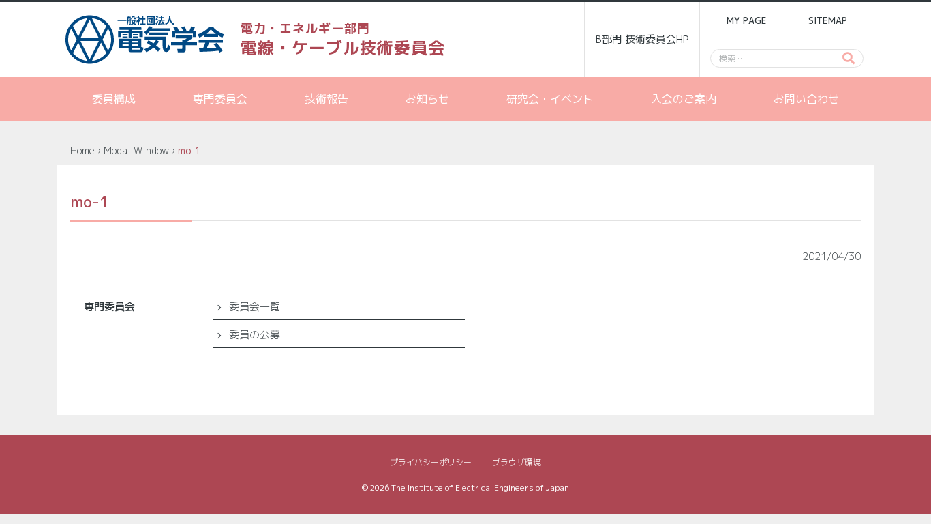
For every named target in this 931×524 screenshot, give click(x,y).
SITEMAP (827, 20)
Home (82, 150)
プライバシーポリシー (431, 462)
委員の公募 (254, 335)
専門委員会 (220, 98)
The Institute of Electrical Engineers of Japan (480, 487)
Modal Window (136, 150)
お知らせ (427, 98)
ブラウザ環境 (516, 462)
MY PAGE (746, 20)
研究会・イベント (550, 98)
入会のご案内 (683, 98)
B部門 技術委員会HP (642, 39)
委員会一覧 (254, 307)
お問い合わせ (806, 98)
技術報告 (326, 98)
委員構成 (114, 98)
